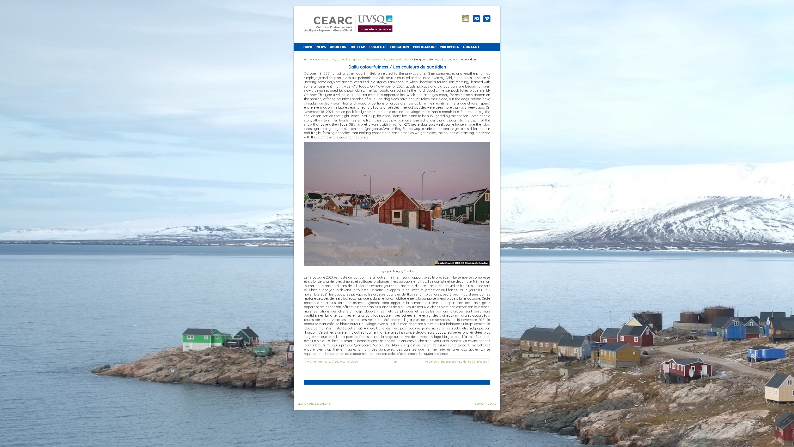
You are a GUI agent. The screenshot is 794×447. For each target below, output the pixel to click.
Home (308, 47)
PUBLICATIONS (424, 47)
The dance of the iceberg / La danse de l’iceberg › (456, 361)
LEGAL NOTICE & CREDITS (314, 403)
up (395, 361)
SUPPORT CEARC (485, 403)
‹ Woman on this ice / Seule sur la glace (331, 361)
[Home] (350, 35)
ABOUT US (338, 47)
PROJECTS (377, 47)
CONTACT (471, 47)
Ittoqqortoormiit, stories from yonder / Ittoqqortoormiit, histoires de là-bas (363, 59)
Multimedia (449, 47)
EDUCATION (399, 47)
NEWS (321, 47)
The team (357, 47)
